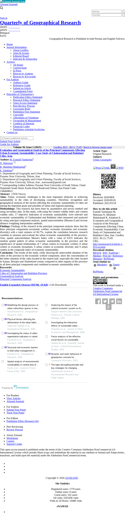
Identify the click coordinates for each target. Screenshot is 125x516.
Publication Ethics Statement (27, 97)
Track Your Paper (15, 412)
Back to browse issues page (98, 147)
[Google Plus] (108, 307)
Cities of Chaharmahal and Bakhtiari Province (23, 273)
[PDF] (120, 168)
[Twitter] (105, 301)
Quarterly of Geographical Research (40, 22)
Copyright (18, 114)
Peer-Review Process (24, 106)
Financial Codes (21, 126)
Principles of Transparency (20, 94)
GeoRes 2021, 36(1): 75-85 (68, 147)
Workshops (12, 438)
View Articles (14, 398)
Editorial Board (21, 56)
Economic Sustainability (12, 270)
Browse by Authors (23, 73)
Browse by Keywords (24, 76)
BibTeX (97, 252)
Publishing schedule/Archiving (29, 129)
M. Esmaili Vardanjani (21, 159)
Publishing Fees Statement (26, 111)
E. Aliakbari (6, 170)
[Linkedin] (119, 301)
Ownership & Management (27, 120)
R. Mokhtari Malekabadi (12, 167)
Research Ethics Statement (26, 100)
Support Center (14, 444)
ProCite (107, 255)
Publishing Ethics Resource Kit (23, 421)
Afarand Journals (9, 4)
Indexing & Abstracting (25, 59)
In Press (17, 70)
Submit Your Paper (16, 409)
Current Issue (20, 67)
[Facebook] (98, 301)
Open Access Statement (25, 103)
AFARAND (71, 478)
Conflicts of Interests (23, 123)
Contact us (12, 132)
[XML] (106, 168)
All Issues (18, 64)
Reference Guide (21, 85)
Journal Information (17, 47)
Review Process (15, 429)
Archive (11, 62)
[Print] (97, 168)
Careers (10, 441)
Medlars (97, 255)
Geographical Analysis (11, 276)
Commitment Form (23, 91)
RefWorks (109, 258)
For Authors (13, 79)
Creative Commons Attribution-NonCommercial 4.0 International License (107, 291)
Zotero (116, 264)
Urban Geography (102, 159)
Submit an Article (22, 88)
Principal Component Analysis (15, 279)
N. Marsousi (6, 163)
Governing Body (21, 108)
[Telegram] (112, 301)
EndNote (113, 252)
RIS (105, 252)
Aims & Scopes (21, 53)
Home (10, 44)
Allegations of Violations (26, 117)
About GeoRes (20, 50)
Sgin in (3, 18)
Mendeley (102, 264)
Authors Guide (20, 82)
